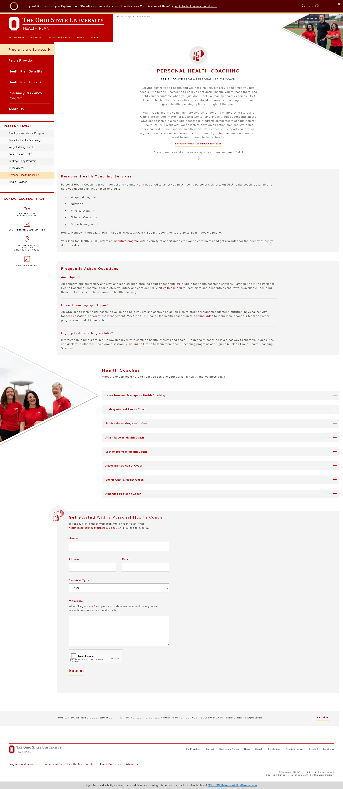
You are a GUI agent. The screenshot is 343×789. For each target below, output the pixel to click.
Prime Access (16, 168)
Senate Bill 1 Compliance (321, 749)
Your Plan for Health (20, 154)
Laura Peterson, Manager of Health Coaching (137, 395)
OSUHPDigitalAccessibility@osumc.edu (232, 785)
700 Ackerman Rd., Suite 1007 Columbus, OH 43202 (27, 247)
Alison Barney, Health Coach (126, 466)
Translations (274, 749)
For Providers (16, 37)
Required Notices (295, 749)
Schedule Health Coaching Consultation (198, 143)
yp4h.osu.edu (172, 288)
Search (94, 37)
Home (119, 16)
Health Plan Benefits (25, 71)
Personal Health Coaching (24, 175)
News (80, 37)
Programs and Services (138, 16)
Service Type (79, 580)
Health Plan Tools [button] (23, 82)
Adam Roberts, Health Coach (127, 438)
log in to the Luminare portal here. (196, 6)
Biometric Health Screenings (25, 140)
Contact (36, 37)
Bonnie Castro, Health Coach (127, 480)
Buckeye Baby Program (22, 161)
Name (73, 538)
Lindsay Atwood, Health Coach (128, 409)
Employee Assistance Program (26, 133)
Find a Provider (21, 60)
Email (126, 559)
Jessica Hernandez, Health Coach (130, 423)
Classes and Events (59, 37)
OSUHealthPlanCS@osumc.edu (27, 230)
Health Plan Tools (110, 764)
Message (76, 601)
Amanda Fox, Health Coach (125, 494)
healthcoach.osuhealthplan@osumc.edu (93, 527)
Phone (74, 559)
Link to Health (142, 344)
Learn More (322, 717)
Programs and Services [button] (27, 49)
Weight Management (21, 147)
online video (204, 316)
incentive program (126, 241)
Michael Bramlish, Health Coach (128, 452)
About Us (16, 109)
